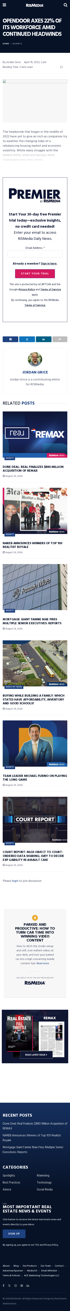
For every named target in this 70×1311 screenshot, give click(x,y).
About (6, 1266)
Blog (16, 1266)
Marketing (43, 1175)
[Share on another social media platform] (59, 339)
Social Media (45, 1189)
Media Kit (32, 1271)
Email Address (35, 248)
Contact (59, 1266)
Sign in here (49, 263)
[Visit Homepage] (35, 5)
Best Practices (11, 1182)
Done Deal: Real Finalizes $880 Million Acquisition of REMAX (33, 469)
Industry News (14, 687)
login (15, 881)
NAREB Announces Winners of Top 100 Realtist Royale (32, 545)
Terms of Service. (35, 305)
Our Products (30, 1266)
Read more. (43, 963)
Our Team (46, 1266)
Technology (44, 1182)
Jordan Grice (35, 372)
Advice (7, 1189)
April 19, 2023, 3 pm (35, 62)
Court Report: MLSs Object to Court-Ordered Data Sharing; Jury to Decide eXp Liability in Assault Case (33, 856)
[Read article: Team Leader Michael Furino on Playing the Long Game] (35, 743)
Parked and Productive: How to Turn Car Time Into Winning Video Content (35, 933)
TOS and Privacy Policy (46, 1245)
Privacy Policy (26, 290)
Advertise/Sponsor (13, 1271)
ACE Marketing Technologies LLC (41, 1276)
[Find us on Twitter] (9, 1285)
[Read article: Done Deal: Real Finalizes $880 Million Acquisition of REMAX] (35, 434)
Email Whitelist (49, 1271)
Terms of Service (50, 290)
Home (6, 43)
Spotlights (9, 1175)
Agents (17, 43)
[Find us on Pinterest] (21, 1285)
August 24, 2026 (13, 476)
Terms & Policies (11, 1276)
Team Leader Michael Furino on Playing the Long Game (35, 778)
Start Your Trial (35, 273)
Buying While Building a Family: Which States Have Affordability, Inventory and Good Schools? (33, 699)
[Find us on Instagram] (15, 1285)
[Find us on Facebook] (3, 1285)
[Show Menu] (4, 5)
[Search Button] (65, 5)
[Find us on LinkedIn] (28, 1285)
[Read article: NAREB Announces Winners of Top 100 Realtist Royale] (35, 511)
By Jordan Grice (12, 62)
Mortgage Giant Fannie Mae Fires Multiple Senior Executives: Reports (32, 621)
